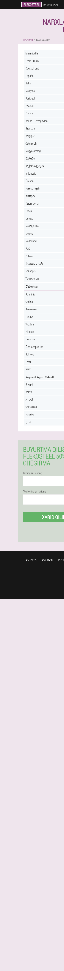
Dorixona (31, 559)
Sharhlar (47, 559)
